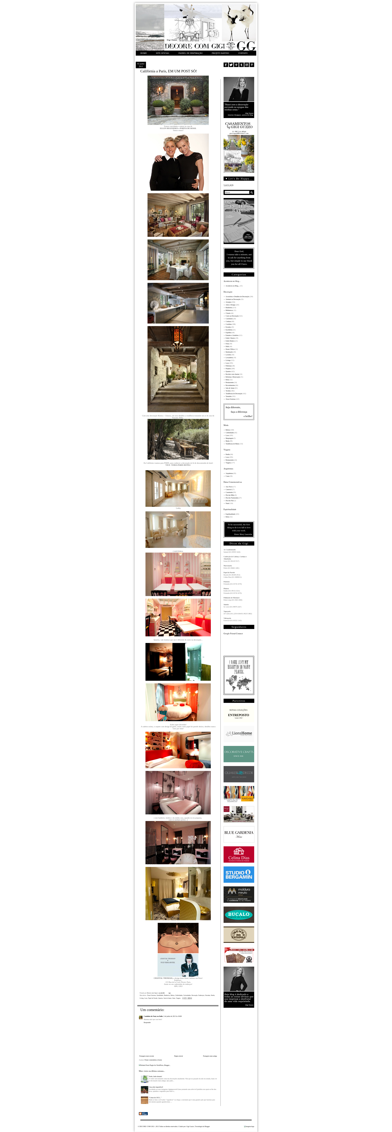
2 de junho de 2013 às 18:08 (172, 1016)
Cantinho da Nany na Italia (153, 1016)
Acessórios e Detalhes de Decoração (237, 296)
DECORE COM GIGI (146, 1126)
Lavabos (228, 355)
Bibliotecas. (229, 310)
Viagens (178, 998)
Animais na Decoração (233, 299)
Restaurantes (230, 382)
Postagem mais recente (146, 1056)
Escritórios (229, 330)
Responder (147, 1022)
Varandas (229, 396)
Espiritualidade (230, 514)
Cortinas (228, 321)
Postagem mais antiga (210, 1056)
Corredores (229, 319)
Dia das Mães (230, 495)
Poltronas (229, 366)
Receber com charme (232, 374)
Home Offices (230, 349)
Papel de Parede (152, 998)
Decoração (195, 995)
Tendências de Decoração (234, 393)
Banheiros (167, 995)
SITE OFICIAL (162, 53)
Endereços (201, 995)
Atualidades (159, 995)
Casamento (229, 492)
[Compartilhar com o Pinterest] (191, 998)
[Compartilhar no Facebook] (189, 998)
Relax (227, 380)
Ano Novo (229, 487)
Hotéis (213, 995)
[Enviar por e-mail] (183, 998)
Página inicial (178, 1056)
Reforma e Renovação (233, 377)
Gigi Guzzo (190, 1126)
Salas (173, 998)
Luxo (145, 998)
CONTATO (243, 53)
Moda (227, 441)
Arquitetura (229, 473)
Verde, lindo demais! (155, 1076)
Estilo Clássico (230, 338)
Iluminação (229, 352)
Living (142, 998)
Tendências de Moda (232, 444)
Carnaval (228, 489)
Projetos (228, 368)
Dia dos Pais (230, 500)
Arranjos (228, 302)
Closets (228, 313)
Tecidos (228, 391)
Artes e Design (230, 305)
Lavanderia (229, 357)
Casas (227, 476)
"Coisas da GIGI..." (155, 1097)
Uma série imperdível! (156, 1087)
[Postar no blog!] (185, 998)
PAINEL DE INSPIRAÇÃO (190, 53)
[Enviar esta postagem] (169, 993)
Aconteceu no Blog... (232, 286)
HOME (143, 53)
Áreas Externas (151, 995)
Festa (227, 344)
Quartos (160, 998)
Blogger (207, 1126)
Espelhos (228, 332)
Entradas (207, 995)
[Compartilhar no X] (187, 998)
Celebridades (179, 995)
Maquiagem (229, 438)
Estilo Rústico (230, 341)
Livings (228, 360)
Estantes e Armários (232, 335)
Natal (227, 503)
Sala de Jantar (167, 998)
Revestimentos (230, 385)
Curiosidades (187, 995)
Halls (227, 346)
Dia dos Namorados (232, 498)
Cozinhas (229, 324)
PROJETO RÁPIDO (220, 53)
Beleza (172, 995)
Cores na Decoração (232, 316)
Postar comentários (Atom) (153, 1060)
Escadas (228, 327)
